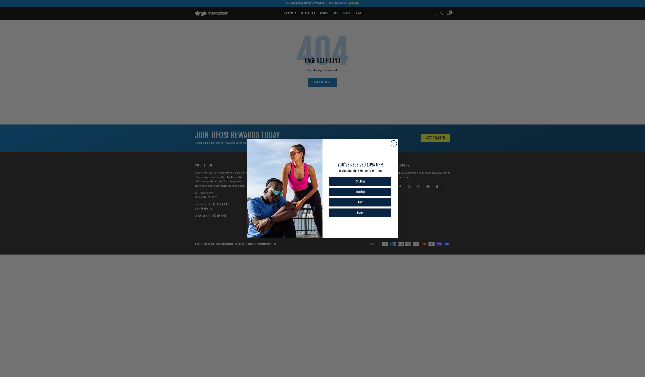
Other (360, 212)
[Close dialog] (394, 143)
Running (360, 192)
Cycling (360, 181)
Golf (360, 202)
